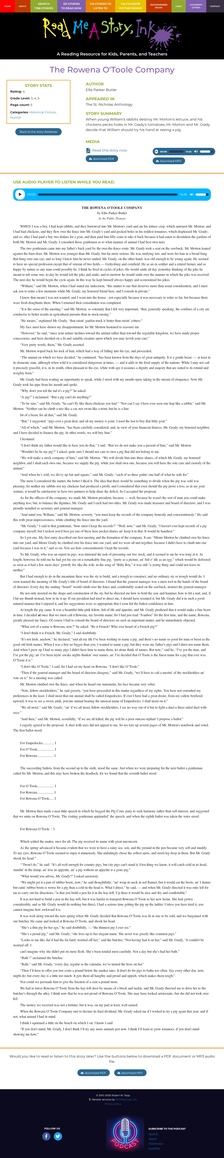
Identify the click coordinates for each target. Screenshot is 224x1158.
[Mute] (196, 151)
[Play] (156, 152)
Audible (154, 1148)
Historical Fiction (42, 112)
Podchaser (156, 1143)
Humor (15, 117)
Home (7, 6)
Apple (153, 1139)
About (22, 6)
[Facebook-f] (46, 1136)
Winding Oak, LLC (126, 1099)
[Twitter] (58, 1136)
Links (178, 6)
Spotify (153, 1134)
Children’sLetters (196, 6)
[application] (184, 151)
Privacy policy (113, 1103)
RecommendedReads (158, 6)
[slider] (176, 151)
